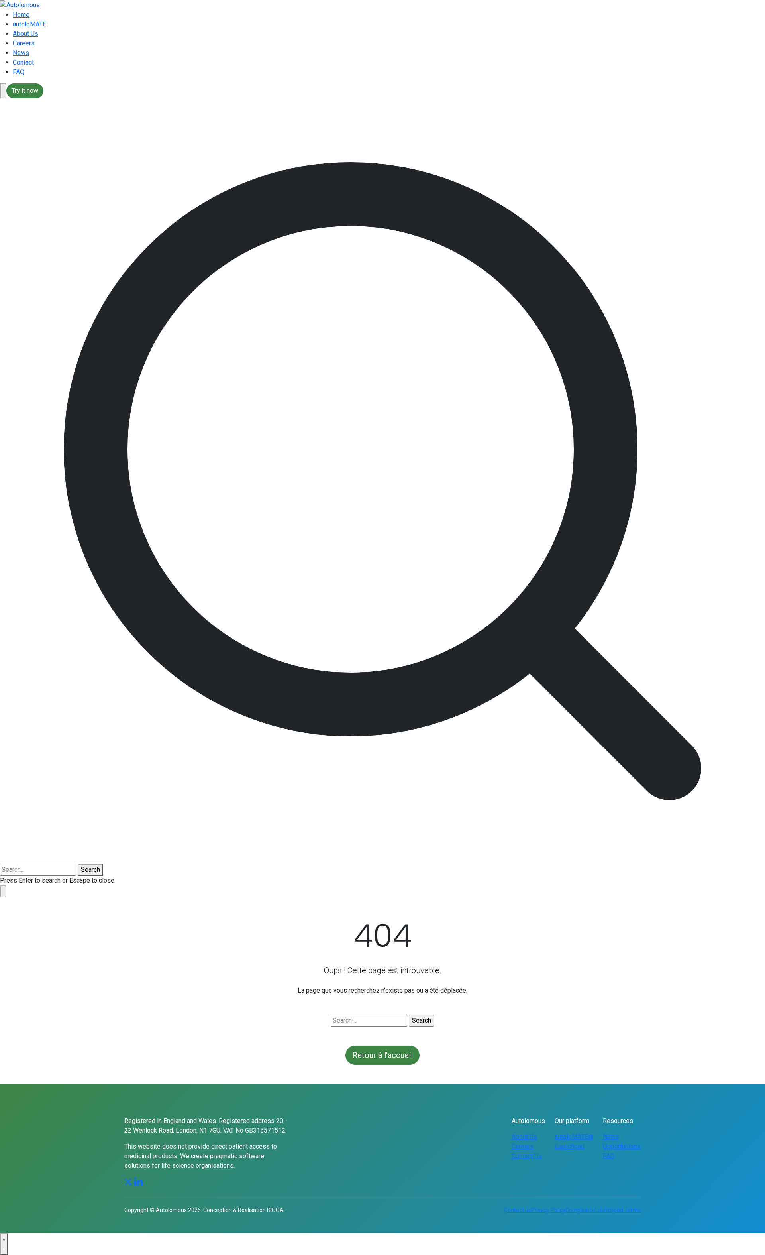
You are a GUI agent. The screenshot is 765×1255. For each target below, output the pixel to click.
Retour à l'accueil (382, 1055)
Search (90, 869)
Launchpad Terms (618, 1210)
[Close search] (3, 891)
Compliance (580, 1210)
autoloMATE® (574, 1137)
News (21, 53)
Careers (24, 43)
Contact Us (527, 1156)
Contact (23, 62)
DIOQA (275, 1210)
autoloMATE (29, 24)
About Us (25, 33)
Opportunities (622, 1146)
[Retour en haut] (4, 1244)
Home (21, 14)
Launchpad (570, 1146)
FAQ (18, 72)
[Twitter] (128, 1181)
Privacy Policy (548, 1210)
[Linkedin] (138, 1181)
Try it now (25, 90)
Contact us (517, 1210)
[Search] (3, 90)
